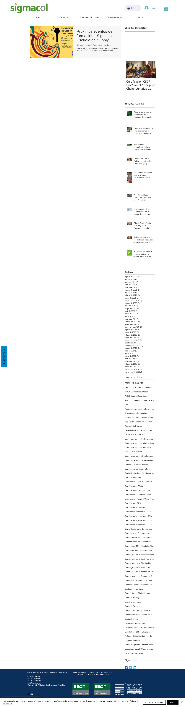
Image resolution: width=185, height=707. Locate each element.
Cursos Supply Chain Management (140, 593)
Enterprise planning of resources (139, 645)
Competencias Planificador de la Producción (140, 537)
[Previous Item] (130, 70)
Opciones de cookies (154, 702)
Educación (146, 632)
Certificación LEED (133, 503)
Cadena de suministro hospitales (139, 439)
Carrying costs (148, 473)
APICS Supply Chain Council (137, 396)
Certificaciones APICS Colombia (138, 482)
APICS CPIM (137, 383)
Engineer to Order (132, 640)
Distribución (149, 627)
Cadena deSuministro (134, 452)
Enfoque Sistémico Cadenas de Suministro (140, 636)
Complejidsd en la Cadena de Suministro (140, 576)
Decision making (132, 597)
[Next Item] (152, 70)
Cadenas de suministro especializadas (140, 460)
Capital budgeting (132, 473)
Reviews (4, 356)
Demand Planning (132, 606)
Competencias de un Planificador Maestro (140, 542)
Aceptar (173, 702)
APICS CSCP (130, 387)
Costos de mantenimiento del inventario (140, 585)
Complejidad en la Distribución (138, 563)
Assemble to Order (144, 422)
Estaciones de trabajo (134, 653)
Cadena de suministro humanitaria (139, 443)
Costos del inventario (134, 589)
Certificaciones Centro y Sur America (140, 490)
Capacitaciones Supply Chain (137, 469)
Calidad (128, 465)
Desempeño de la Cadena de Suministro (140, 615)
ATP (126, 404)
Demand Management (134, 602)
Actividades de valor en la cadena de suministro (140, 409)
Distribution (129, 632)
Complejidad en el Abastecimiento (139, 555)
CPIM (133, 434)
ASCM (151, 400)
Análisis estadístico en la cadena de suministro (140, 417)
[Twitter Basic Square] (130, 667)
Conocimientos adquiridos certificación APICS (140, 580)
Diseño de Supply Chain (135, 623)
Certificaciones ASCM (134, 486)
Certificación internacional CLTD (138, 512)
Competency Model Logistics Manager (140, 546)
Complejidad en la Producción (137, 567)
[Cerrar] (181, 702)
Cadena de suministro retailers (138, 447)
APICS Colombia (145, 387)
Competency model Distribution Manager (140, 550)
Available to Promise (133, 426)
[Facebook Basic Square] (126, 667)
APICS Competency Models (137, 392)
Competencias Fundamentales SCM (140, 533)
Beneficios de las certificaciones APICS (140, 430)
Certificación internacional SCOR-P (140, 525)
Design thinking (131, 619)
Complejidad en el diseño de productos (140, 559)
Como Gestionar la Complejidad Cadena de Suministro (140, 529)
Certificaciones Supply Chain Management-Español (140, 499)
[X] (28, 694)
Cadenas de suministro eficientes (139, 456)
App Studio (129, 422)
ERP (138, 632)
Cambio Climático (140, 465)
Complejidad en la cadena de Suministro (140, 572)
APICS (127, 383)
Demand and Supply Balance (137, 610)
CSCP (140, 434)
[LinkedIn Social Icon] (134, 667)
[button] (166, 8)
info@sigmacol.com (34, 683)
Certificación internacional (136, 507)
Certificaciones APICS (134, 477)
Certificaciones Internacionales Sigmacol (140, 495)
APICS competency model (136, 400)
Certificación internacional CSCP (139, 520)
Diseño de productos (134, 627)
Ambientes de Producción (136, 413)
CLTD (127, 434)
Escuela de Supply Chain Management (140, 649)
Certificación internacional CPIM (138, 516)
